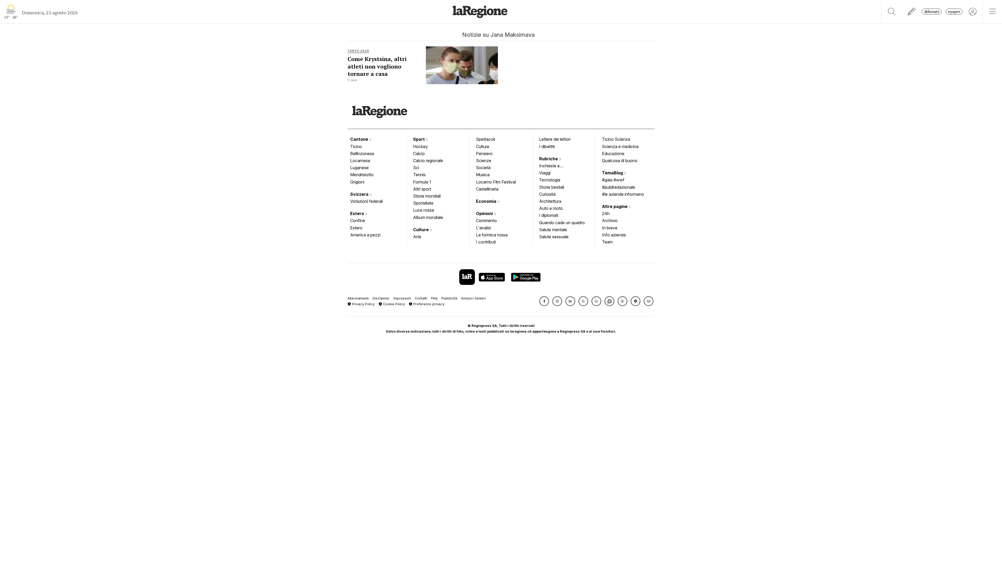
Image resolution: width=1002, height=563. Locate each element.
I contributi (486, 241)
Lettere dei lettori (554, 139)
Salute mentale (553, 229)
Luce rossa (423, 210)
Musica (483, 174)
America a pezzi (365, 234)
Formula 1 (422, 182)
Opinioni (485, 213)
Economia (486, 201)
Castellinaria (487, 189)
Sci (416, 167)
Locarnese (360, 160)
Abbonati (931, 11)
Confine (357, 220)
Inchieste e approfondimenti (554, 166)
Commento (486, 220)
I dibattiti (547, 146)
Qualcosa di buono (619, 160)
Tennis (419, 174)
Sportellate (423, 203)
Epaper (954, 11)
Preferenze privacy (428, 304)
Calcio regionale (428, 160)
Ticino (356, 146)
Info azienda (614, 234)
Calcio (419, 153)
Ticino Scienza (616, 139)
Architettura (550, 201)
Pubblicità (449, 298)
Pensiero (484, 153)
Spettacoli (485, 139)
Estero (357, 213)
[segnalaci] (912, 11)
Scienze (483, 160)
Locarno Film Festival (496, 182)
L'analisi (483, 227)
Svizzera (359, 194)
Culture (421, 229)
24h (606, 213)
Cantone (359, 139)
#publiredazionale (618, 187)
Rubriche (549, 158)
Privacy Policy (363, 304)
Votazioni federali (366, 201)
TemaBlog (613, 172)
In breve (609, 227)
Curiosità (547, 194)
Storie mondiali (427, 196)
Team (607, 241)
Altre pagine (615, 206)
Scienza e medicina (620, 146)
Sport (419, 139)
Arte (417, 236)
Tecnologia (549, 179)
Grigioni (357, 182)
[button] (544, 301)
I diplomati (548, 215)
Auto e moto (551, 208)
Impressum (402, 298)
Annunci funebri (473, 298)
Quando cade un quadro (562, 222)
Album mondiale (428, 217)
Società (483, 167)
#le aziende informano (623, 194)
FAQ (434, 298)
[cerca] (892, 11)
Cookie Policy (393, 304)
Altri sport (422, 189)
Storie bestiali (551, 187)
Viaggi (545, 172)
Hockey (420, 146)
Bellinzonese (362, 153)
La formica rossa (492, 234)
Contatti (421, 298)
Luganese (359, 167)
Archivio (610, 220)
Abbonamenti (358, 298)
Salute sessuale (554, 236)
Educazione (613, 153)
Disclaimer (381, 298)
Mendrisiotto (362, 174)
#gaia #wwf (613, 179)
